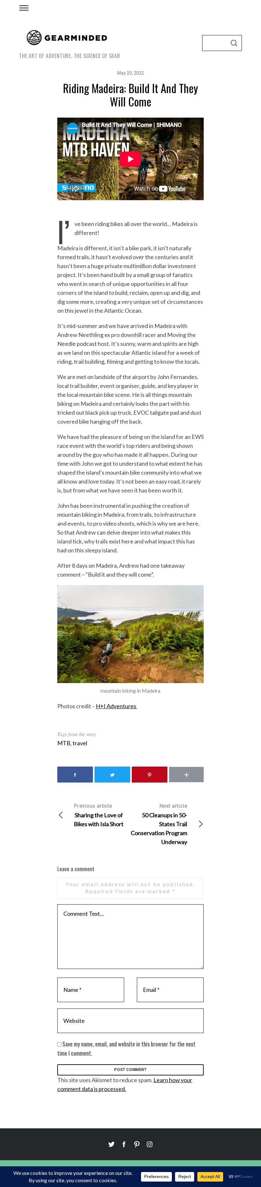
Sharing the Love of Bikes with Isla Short (98, 815)
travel (80, 742)
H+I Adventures (116, 706)
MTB (63, 742)
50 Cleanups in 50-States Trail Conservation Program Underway (159, 824)
